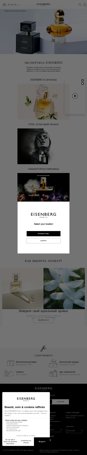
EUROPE (43, 240)
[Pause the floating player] (82, 83)
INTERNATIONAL (43, 233)
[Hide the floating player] (82, 80)
